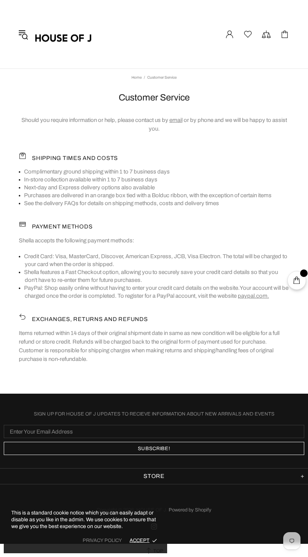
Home (136, 77)
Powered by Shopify (190, 510)
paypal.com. (253, 296)
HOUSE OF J (63, 34)
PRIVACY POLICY (102, 540)
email (176, 120)
